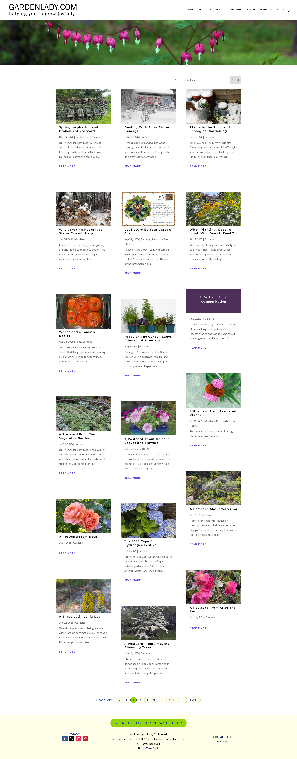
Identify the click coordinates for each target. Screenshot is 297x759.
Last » (194, 700)
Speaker (216, 10)
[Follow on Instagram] (78, 738)
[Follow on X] (71, 738)
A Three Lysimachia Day (80, 616)
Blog (202, 10)
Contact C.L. (222, 737)
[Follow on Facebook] (65, 738)
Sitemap (222, 741)
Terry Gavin (152, 748)
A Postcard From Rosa (78, 536)
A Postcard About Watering (213, 509)
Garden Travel (83, 137)
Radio (250, 10)
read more (67, 166)
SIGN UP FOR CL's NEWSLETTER (148, 722)
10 (169, 700)
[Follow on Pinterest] (85, 738)
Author (236, 10)
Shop (281, 10)
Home (190, 10)
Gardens (98, 137)
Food (78, 341)
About (264, 10)
